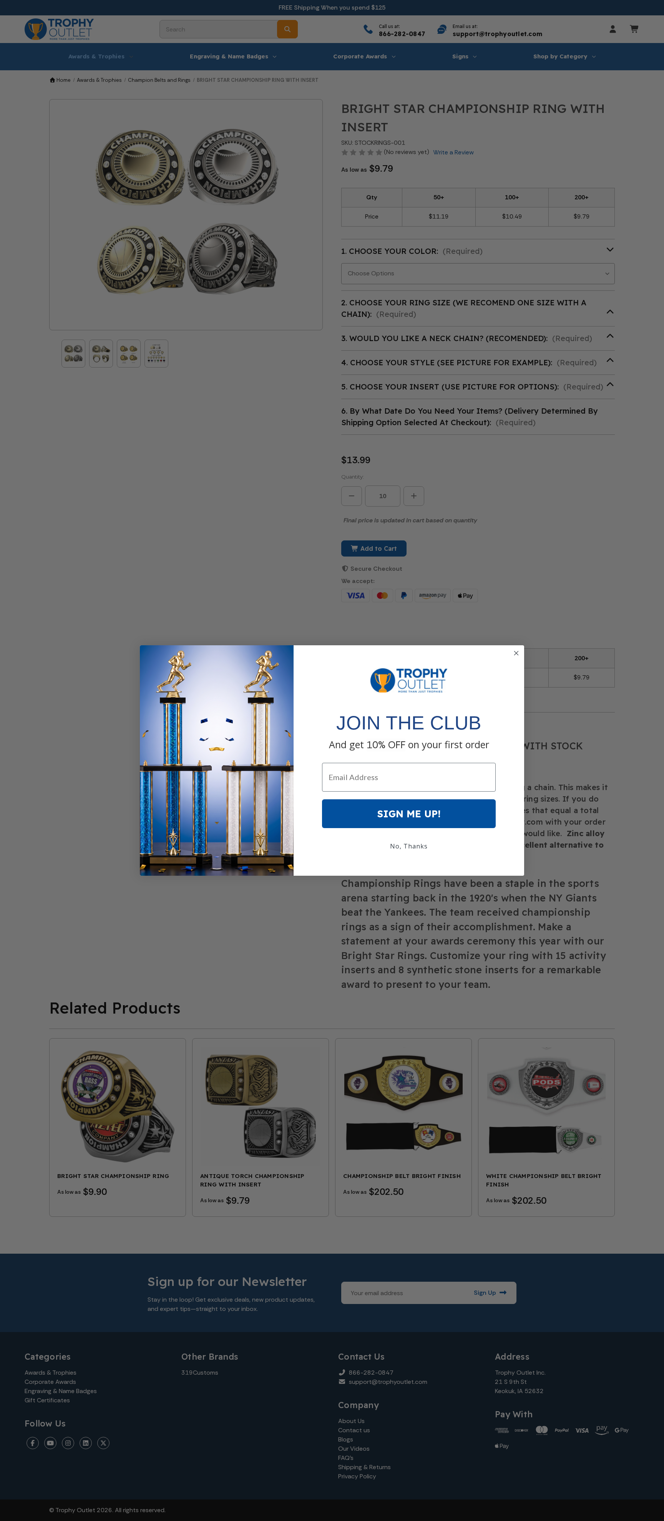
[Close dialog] (516, 653)
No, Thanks (409, 846)
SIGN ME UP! (409, 814)
